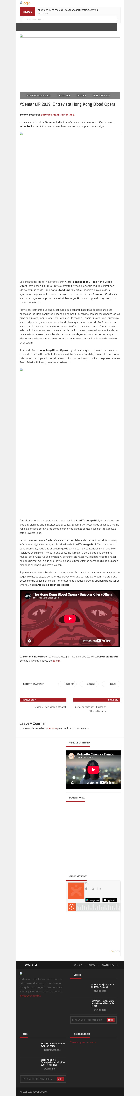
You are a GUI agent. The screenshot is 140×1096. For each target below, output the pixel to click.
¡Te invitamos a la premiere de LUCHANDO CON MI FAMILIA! (65, 10)
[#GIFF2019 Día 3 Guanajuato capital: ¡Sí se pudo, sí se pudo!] (28, 1064)
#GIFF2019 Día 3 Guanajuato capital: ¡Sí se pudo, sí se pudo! (53, 1062)
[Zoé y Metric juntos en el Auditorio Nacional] (78, 989)
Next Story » (114, 699)
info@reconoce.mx (30, 995)
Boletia (56, 660)
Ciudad (91, 965)
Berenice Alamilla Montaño (57, 114)
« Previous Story (28, 699)
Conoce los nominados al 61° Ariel (50, 707)
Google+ (91, 683)
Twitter (113, 683)
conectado (51, 728)
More (111, 1020)
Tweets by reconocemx (83, 1042)
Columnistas (107, 965)
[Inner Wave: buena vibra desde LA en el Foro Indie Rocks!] (78, 1005)
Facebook (69, 683)
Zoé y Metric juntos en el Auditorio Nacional (102, 985)
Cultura (81, 95)
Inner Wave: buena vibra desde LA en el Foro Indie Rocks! (102, 1003)
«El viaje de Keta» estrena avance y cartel (53, 1044)
